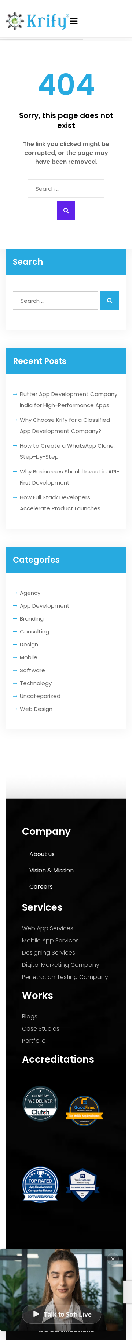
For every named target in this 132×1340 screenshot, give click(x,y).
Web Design (36, 709)
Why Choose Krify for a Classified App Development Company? (65, 425)
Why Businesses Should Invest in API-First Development (69, 477)
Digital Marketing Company (60, 965)
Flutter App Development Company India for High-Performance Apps (68, 399)
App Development (45, 606)
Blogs (29, 1016)
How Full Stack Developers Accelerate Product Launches (60, 502)
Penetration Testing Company (65, 977)
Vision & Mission (51, 870)
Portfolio (34, 1041)
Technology (36, 683)
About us (42, 854)
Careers (41, 886)
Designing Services (48, 952)
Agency (30, 593)
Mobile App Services (50, 940)
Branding (32, 618)
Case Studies (40, 1028)
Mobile (28, 657)
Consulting (34, 631)
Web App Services (47, 928)
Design (29, 644)
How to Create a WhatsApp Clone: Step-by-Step (67, 451)
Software (32, 670)
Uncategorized (40, 696)
